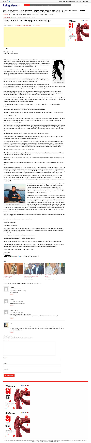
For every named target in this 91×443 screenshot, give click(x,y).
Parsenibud (60, 10)
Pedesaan (75, 10)
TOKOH (41, 14)
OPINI (24, 14)
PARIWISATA (25, 25)
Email (5, 363)
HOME (4, 10)
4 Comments (37, 25)
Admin (6, 23)
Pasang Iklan (85, 1)
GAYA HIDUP (36, 14)
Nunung (12, 287)
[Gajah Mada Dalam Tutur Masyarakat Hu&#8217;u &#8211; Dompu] (55, 268)
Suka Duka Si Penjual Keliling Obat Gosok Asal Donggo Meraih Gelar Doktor (33, 275)
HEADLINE (9, 17)
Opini (63, 11)
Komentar (6, 341)
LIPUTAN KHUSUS (49, 14)
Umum (29, 25)
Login (64, 1)
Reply (11, 294)
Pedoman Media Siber (70, 1)
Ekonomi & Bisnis (50, 10)
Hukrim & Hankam (39, 10)
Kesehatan (6, 11)
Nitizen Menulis (56, 11)
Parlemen (82, 10)
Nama (5, 358)
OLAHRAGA (19, 14)
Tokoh (48, 11)
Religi (43, 11)
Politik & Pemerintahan (26, 10)
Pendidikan (68, 10)
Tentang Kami (78, 1)
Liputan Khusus (36, 11)
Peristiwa (12, 11)
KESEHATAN (12, 14)
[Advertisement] (34, 37)
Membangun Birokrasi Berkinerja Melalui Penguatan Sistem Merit (43, 5)
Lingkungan (20, 11)
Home (5, 17)
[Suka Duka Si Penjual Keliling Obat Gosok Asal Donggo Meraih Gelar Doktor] (34, 268)
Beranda (60, 1)
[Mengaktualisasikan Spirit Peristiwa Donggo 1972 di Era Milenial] (13, 268)
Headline (15, 10)
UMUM (10, 10)
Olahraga (27, 11)
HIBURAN (29, 14)
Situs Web (6, 369)
